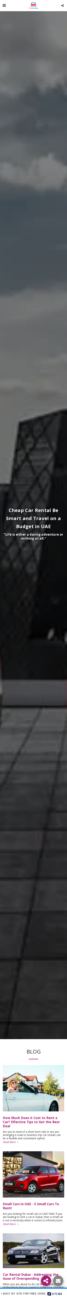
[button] (4, 5)
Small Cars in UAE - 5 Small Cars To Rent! (31, 1206)
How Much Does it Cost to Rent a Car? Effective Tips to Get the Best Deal (31, 1122)
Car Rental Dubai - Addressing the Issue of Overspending (30, 1276)
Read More (10, 1142)
